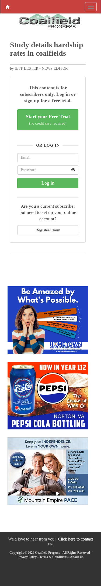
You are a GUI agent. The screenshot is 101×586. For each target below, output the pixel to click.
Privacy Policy (27, 557)
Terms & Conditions (53, 557)
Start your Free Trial (48, 119)
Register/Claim (48, 230)
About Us (76, 557)
